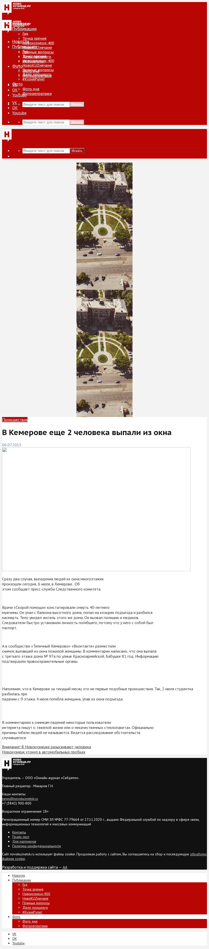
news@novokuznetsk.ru (20, 798)
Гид (25, 51)
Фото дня (30, 89)
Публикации (24, 46)
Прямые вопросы (38, 52)
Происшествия (15, 419)
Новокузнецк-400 (38, 43)
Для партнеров (24, 841)
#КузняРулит (33, 79)
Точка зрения (34, 38)
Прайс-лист (20, 837)
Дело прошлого (36, 74)
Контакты (19, 832)
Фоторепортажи (37, 93)
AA (65, 867)
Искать (77, 104)
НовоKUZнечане (37, 47)
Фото (17, 66)
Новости (20, 41)
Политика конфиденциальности (36, 846)
